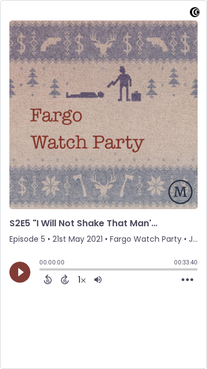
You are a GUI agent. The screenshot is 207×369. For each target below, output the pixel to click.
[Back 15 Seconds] (47, 279)
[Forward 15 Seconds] (64, 279)
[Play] (19, 272)
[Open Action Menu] (187, 280)
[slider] (42, 270)
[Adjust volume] (98, 279)
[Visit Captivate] (195, 14)
